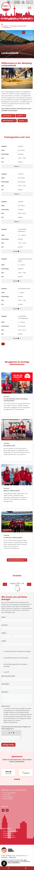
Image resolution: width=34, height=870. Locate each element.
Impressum (4, 857)
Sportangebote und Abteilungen (18, 26)
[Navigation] (29, 7)
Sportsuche (6, 795)
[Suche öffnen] (27, 2)
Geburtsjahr (5, 684)
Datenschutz (12, 857)
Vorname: (4, 625)
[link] (17, 394)
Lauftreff (20, 115)
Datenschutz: (5, 706)
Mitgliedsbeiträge (8, 835)
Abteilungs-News (8, 120)
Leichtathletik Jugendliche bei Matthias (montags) (15, 665)
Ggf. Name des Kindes (8, 676)
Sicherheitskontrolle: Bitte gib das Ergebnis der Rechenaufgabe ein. (16, 728)
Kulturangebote (8, 797)
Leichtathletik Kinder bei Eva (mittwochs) (16, 658)
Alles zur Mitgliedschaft (10, 831)
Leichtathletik (7, 115)
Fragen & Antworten (9, 837)
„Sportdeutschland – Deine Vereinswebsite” (14, 860)
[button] (23, 32)
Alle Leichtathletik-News (16, 560)
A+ (18, 2)
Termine (21, 120)
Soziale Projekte (8, 799)
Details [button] (16, 166)
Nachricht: (5, 692)
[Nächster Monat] (29, 584)
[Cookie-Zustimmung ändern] (4, 863)
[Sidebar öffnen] (31, 2)
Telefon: (3, 633)
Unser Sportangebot (9, 793)
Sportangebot (4, 26)
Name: (3, 617)
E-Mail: (3, 641)
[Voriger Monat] (5, 584)
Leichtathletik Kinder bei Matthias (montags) (17, 651)
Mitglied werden (8, 833)
